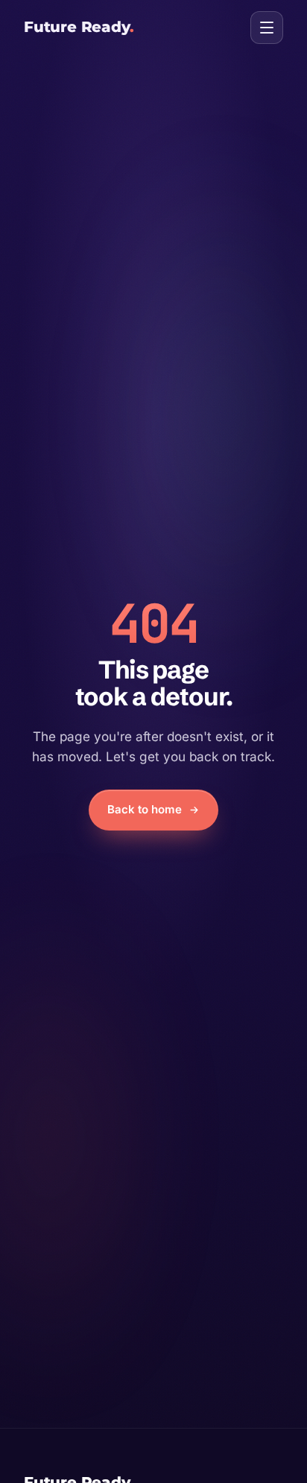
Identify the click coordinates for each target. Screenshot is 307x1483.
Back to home (144, 809)
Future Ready (78, 27)
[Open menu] (266, 27)
